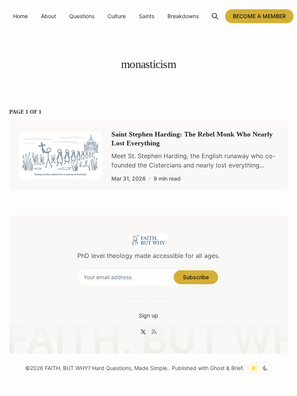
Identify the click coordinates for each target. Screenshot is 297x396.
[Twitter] (143, 332)
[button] (148, 315)
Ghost (217, 368)
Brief (236, 368)
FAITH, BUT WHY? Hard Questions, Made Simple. (107, 368)
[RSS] (154, 332)
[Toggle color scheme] (259, 368)
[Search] (215, 16)
